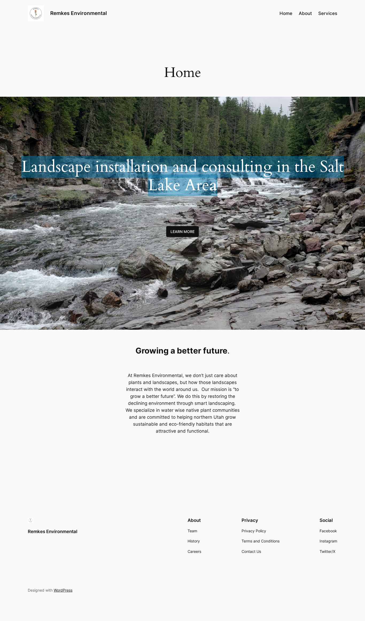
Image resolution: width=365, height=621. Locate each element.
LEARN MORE (182, 231)
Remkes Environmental (78, 13)
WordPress (63, 590)
